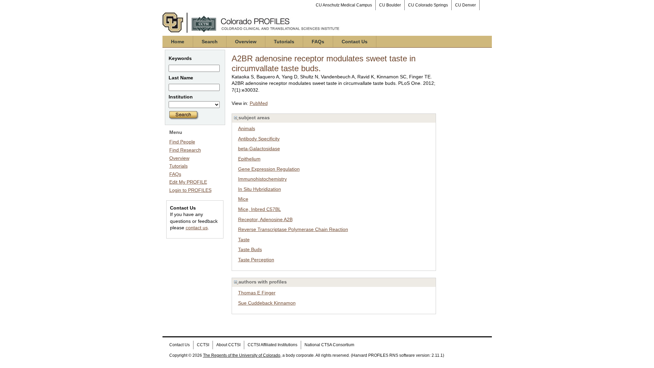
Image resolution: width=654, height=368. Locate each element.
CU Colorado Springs (428, 5)
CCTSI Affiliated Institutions (272, 344)
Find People (182, 141)
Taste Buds (250, 249)
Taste (244, 239)
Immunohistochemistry (262, 179)
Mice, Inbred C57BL (259, 209)
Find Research (185, 150)
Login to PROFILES (190, 190)
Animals (246, 128)
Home (177, 41)
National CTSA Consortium (329, 344)
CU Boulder (390, 5)
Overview (245, 41)
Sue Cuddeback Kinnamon (267, 303)
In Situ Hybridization (259, 189)
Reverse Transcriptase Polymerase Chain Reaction (293, 229)
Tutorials (284, 41)
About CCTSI (228, 344)
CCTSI (203, 344)
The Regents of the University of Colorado (241, 355)
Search (210, 41)
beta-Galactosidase (259, 148)
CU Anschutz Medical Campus (344, 5)
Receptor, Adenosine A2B (265, 219)
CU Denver (465, 5)
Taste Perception (256, 259)
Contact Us (355, 41)
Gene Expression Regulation (269, 169)
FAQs (318, 41)
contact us (197, 227)
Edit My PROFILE (188, 182)
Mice (243, 199)
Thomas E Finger (257, 292)
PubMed (259, 103)
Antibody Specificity (259, 138)
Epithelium (249, 159)
